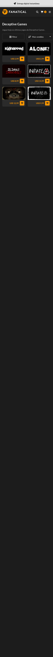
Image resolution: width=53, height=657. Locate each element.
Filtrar (14, 37)
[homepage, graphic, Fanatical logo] (14, 12)
